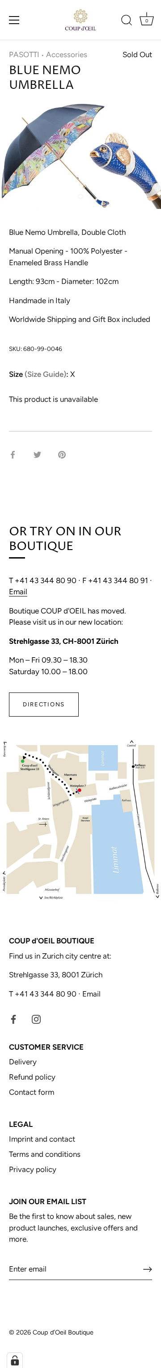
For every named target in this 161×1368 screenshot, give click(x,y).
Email (18, 591)
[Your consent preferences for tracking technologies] (14, 1360)
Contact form (31, 1092)
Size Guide (45, 374)
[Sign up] (147, 1269)
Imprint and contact (42, 1138)
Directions (44, 704)
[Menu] (14, 20)
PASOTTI (24, 54)
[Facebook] (13, 1018)
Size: (38, 374)
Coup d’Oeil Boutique (63, 1332)
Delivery (23, 1061)
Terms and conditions (44, 1154)
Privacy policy (32, 1169)
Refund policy (32, 1076)
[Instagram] (36, 1018)
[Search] (126, 21)
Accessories (66, 54)
